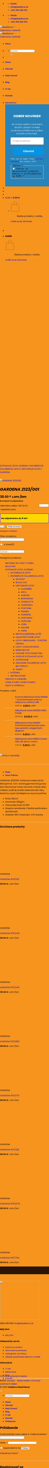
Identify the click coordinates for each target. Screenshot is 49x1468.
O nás (8, 89)
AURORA (25, 595)
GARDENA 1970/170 (9, 1095)
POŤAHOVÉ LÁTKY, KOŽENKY (19, 569)
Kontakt (9, 1418)
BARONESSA (27, 598)
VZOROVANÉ (22, 659)
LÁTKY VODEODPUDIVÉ (27, 646)
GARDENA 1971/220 (9, 1149)
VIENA (24, 630)
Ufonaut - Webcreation (19, 1380)
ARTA (23, 592)
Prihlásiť (25, 1448)
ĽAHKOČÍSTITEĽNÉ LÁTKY (28, 637)
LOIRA (24, 624)
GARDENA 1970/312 (9, 879)
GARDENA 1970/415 (9, 933)
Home (8, 62)
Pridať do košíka (14, 527)
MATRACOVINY (18, 675)
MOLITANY (10, 566)
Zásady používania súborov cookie (22, 1356)
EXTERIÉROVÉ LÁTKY (20, 572)
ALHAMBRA (26, 588)
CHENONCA (27, 605)
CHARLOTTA (27, 601)
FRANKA (25, 611)
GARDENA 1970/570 (10, 1203)
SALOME (25, 627)
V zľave (9, 544)
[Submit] (11, 54)
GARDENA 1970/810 (9, 1041)
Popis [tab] (7, 772)
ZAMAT (19, 669)
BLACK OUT (21, 582)
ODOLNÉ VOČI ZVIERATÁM (29, 653)
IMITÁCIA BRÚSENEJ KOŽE (28, 633)
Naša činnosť (11, 76)
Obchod (9, 69)
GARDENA (13, 531)
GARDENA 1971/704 (9, 1257)
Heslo (3, 1442)
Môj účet (9, 1335)
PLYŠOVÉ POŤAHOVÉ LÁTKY (29, 656)
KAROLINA (26, 621)
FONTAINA (26, 608)
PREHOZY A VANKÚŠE (15, 679)
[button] (8, 44)
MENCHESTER (22, 650)
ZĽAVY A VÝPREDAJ (14, 685)
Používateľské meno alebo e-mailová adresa (24, 1434)
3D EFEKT (20, 579)
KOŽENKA (15, 672)
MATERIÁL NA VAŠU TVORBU (19, 563)
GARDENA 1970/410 (9, 987)
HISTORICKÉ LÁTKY (25, 585)
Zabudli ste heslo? (9, 1453)
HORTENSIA (26, 617)
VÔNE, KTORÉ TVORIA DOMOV (20, 682)
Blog (7, 82)
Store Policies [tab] (11, 775)
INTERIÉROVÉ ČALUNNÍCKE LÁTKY (27, 576)
